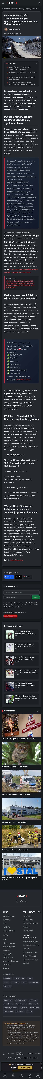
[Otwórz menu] (3, 3)
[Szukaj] (39, 3)
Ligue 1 (24, 982)
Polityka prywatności (20, 1053)
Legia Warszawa (20, 1000)
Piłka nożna (6, 920)
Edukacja (6, 968)
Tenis (4, 923)
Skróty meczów (8, 957)
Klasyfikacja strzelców (30, 923)
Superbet (26, 963)
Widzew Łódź (33, 1004)
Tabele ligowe (27, 920)
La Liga (30, 978)
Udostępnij (10, 577)
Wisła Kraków (8, 1000)
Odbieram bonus (24, 1068)
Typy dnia (26, 949)
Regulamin (11, 1053)
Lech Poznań (33, 1000)
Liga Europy (7, 986)
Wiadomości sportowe (9, 9)
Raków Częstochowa (10, 1008)
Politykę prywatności (14, 606)
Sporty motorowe (9, 930)
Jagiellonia (23, 1008)
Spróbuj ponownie (10, 616)
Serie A (6, 982)
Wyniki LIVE (27, 916)
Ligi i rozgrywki (28, 930)
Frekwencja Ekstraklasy (11, 961)
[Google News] (26, 901)
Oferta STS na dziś (29, 956)
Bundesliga (15, 982)
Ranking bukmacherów (31, 941)
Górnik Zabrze (8, 1004)
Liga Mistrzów (34, 982)
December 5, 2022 (23, 379)
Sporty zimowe (31, 9)
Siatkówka (6, 927)
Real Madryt (20, 1011)
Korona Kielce (34, 1008)
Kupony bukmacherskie (31, 945)
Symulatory (6, 964)
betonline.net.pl (16, 560)
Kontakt (30, 1053)
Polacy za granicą (9, 943)
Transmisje (6, 950)
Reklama (37, 1053)
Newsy (21, 9)
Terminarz (26, 927)
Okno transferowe (9, 947)
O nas (4, 1053)
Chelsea (29, 1011)
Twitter (20, 577)
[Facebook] (21, 901)
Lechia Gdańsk (8, 1011)
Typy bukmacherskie (30, 952)
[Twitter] (17, 901)
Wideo (5, 939)
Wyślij (36, 597)
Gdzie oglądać (7, 954)
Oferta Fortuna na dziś (30, 959)
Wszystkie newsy (9, 916)
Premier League (19, 978)
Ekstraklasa (7, 978)
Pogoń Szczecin (21, 1004)
